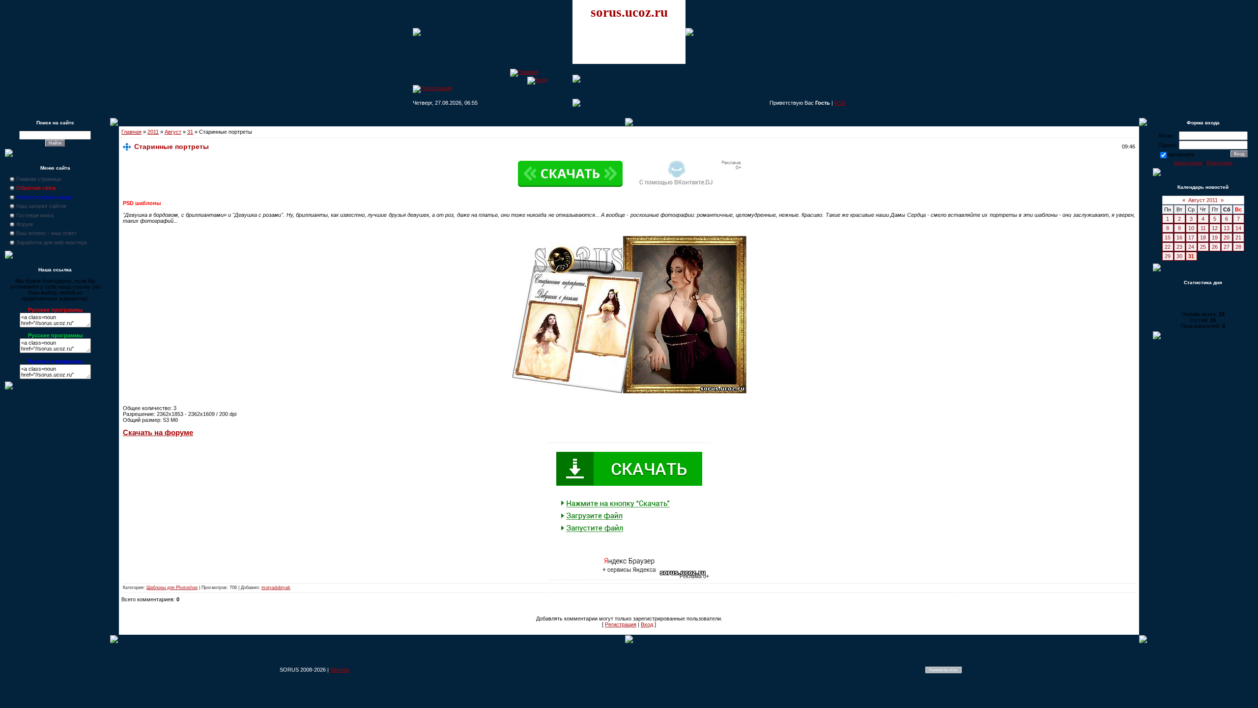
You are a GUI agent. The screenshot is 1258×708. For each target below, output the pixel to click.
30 (1179, 256)
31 (190, 132)
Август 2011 (1203, 200)
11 (1203, 228)
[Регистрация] (432, 88)
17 (1191, 237)
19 (1215, 237)
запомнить (1181, 154)
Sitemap (339, 670)
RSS (839, 103)
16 (1179, 237)
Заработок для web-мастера (51, 242)
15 (1168, 237)
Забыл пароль (1187, 162)
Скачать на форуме (158, 433)
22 (1168, 247)
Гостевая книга (35, 215)
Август (173, 132)
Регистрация (620, 624)
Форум (24, 224)
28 (1238, 247)
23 (1179, 247)
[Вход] (537, 80)
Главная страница (38, 179)
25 (1203, 247)
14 (1238, 228)
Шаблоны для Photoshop (172, 587)
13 (1226, 228)
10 (1191, 228)
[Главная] (524, 72)
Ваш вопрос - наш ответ (46, 233)
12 (1215, 228)
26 (1215, 247)
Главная (131, 132)
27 (1226, 247)
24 (1191, 247)
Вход (647, 624)
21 (1238, 237)
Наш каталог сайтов (41, 206)
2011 (153, 132)
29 (1168, 256)
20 (1226, 237)
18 (1203, 237)
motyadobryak (275, 587)
